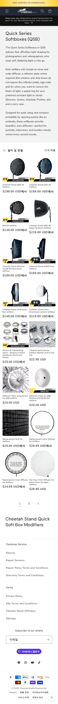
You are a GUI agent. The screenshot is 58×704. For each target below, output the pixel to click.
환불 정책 (24, 692)
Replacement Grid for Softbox (13, 440)
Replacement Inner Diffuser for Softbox (15, 481)
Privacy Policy (14, 596)
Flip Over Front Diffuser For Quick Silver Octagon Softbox (41, 482)
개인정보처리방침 (40, 692)
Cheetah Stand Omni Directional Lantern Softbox (42, 311)
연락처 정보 (37, 697)
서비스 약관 (23, 697)
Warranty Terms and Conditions (25, 575)
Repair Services (15, 560)
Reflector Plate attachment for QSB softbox (15, 397)
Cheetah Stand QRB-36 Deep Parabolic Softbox (40, 227)
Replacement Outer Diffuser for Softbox (42, 440)
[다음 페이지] (38, 504)
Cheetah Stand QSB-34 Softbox (13, 186)
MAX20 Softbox (10, 226)
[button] (7, 11)
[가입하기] (48, 640)
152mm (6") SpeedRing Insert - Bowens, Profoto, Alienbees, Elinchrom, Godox (14, 354)
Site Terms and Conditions (21, 603)
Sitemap (11, 618)
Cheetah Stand (27, 688)
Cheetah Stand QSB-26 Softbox (40, 186)
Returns (10, 553)
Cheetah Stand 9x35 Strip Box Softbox (15, 311)
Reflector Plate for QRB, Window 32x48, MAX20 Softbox (40, 398)
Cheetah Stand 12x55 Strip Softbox (41, 267)
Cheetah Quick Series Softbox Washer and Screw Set (41, 352)
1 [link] (20, 503)
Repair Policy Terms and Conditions (27, 568)
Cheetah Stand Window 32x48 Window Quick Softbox (13, 268)
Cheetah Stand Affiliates (21, 611)
